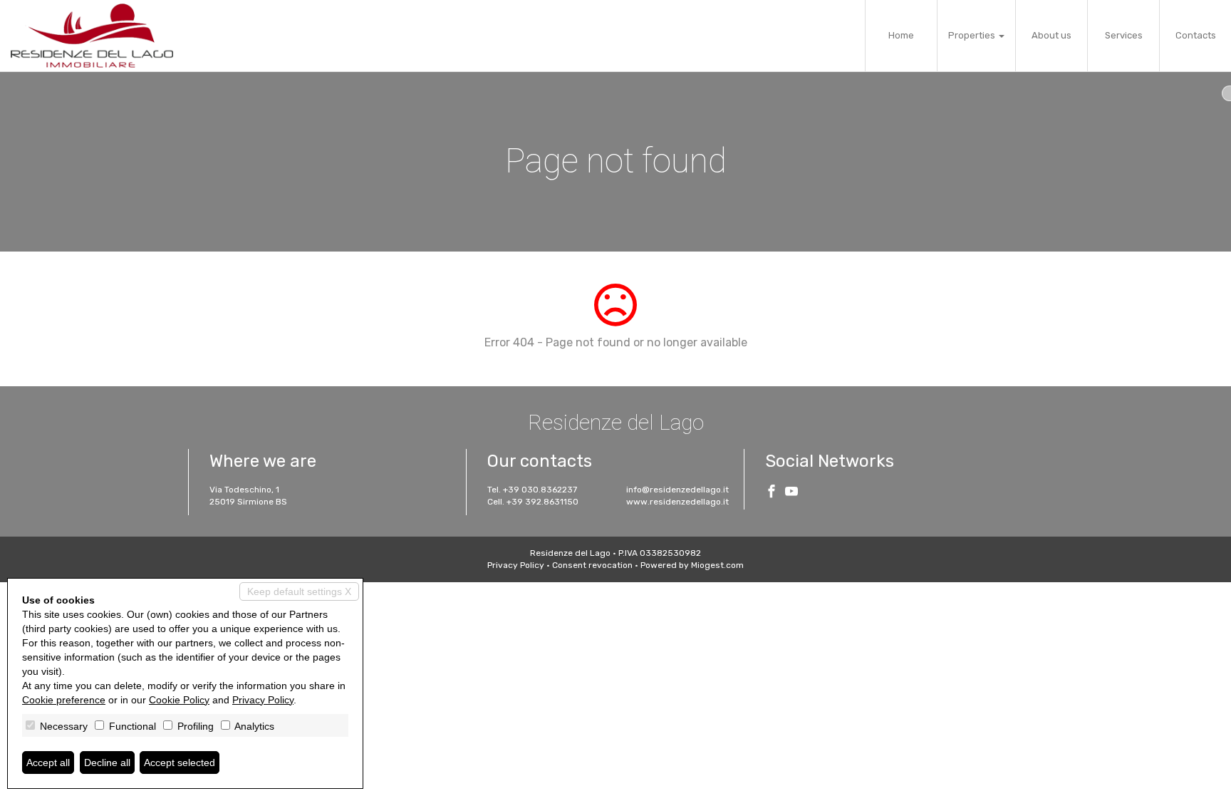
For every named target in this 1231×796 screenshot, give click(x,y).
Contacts (1195, 35)
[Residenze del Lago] (92, 35)
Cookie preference (63, 699)
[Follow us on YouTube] (791, 493)
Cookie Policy (179, 699)
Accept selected (179, 762)
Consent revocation (592, 565)
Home (901, 35)
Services (1124, 35)
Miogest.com (717, 565)
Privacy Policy (515, 565)
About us (1051, 35)
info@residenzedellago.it (677, 490)
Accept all (48, 762)
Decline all (107, 762)
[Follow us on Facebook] (771, 493)
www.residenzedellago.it (677, 502)
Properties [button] (972, 35)
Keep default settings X (299, 591)
